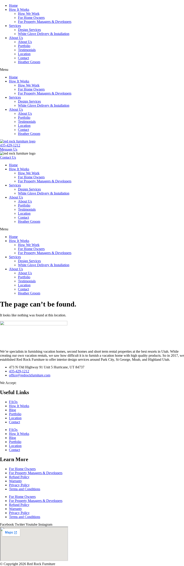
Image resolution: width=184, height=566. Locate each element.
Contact (23, 58)
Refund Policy (19, 477)
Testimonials (27, 50)
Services (15, 26)
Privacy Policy (19, 485)
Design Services (29, 30)
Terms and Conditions (24, 489)
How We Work (28, 13)
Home (13, 5)
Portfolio (24, 46)
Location (24, 54)
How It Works (19, 9)
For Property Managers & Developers (44, 22)
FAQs (13, 402)
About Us (16, 38)
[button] (92, 70)
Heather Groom (29, 62)
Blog (12, 410)
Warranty (15, 481)
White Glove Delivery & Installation (43, 34)
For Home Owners (31, 17)
